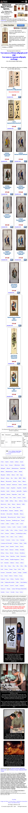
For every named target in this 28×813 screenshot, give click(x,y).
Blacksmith (3, 517)
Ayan (9, 504)
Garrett (12, 585)
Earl (2, 562)
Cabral (2, 523)
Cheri (2, 533)
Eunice (14, 572)
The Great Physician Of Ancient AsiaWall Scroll (14, 390)
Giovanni (3, 588)
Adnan (13, 474)
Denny (16, 553)
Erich (19, 569)
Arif (23, 494)
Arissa (2, 497)
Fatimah (3, 579)
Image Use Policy (4, 801)
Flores (22, 579)
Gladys (8, 588)
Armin (24, 497)
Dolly (18, 556)
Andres (25, 484)
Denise (11, 553)
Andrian (3, 488)
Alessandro (8, 481)
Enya (15, 569)
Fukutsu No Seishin (9, 582)
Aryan (2, 501)
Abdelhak (22, 468)
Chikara (12, 533)
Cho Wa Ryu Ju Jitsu (21, 533)
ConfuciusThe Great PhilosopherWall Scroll (21, 220)
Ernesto (3, 572)
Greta (21, 592)
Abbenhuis (17, 465)
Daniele (12, 546)
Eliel (2, 566)
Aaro (6, 465)
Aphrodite (19, 491)
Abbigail (3, 468)
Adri (18, 474)
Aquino (25, 491)
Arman (19, 497)
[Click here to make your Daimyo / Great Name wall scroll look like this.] (5, 44)
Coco (16, 536)
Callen (7, 523)
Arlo (11, 497)
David (2, 549)
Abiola (20, 471)
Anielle (25, 488)
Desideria (22, 553)
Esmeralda (9, 572)
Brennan (8, 520)
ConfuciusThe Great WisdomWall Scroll (7, 187)
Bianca (21, 514)
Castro (2, 530)
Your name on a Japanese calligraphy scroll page (14, 58)
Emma (6, 569)
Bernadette (9, 514)
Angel (7, 488)
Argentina (14, 494)
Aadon (12, 461)
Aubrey (21, 501)
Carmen (19, 527)
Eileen (22, 562)
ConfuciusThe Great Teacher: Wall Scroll (20, 153)
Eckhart (12, 562)
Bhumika (16, 514)
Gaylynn (22, 585)
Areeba (8, 494)
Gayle (16, 585)
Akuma (2, 481)
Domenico (23, 556)
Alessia (15, 481)
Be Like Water (4, 510)
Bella (21, 510)
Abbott (8, 468)
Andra (20, 484)
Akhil (20, 478)
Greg (17, 592)
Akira (24, 478)
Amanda (3, 484)
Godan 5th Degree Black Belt (19, 588)
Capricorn (3, 527)
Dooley (7, 559)
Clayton (3, 536)
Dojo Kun (12, 556)
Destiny (3, 556)
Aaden (7, 461)
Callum (12, 523)
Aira (12, 478)
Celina (16, 530)
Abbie (22, 465)
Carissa (9, 527)
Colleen (21, 536)
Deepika (22, 549)
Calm (17, 523)
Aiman (7, 478)
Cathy (7, 530)
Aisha (15, 478)
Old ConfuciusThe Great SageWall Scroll (14, 286)
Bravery (3, 520)
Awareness (3, 504)
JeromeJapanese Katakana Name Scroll (14, 122)
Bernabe (3, 514)
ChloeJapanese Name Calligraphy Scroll (14, 89)
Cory (17, 540)
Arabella (3, 494)
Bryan (22, 520)
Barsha (18, 507)
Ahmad (2, 478)
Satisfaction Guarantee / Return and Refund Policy (18, 802)
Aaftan (17, 461)
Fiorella (17, 579)
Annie (8, 491)
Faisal (6, 575)
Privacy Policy (12, 801)
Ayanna (19, 504)
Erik (23, 569)
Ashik (6, 501)
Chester (7, 533)
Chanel (21, 530)
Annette (3, 491)
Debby (16, 549)
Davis (6, 549)
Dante (17, 546)
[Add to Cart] (19, 97)
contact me (3, 20)
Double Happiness (14, 559)
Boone (23, 517)
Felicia (12, 579)
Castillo (25, 527)
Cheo (25, 530)
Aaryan (11, 465)
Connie (2, 540)
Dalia (25, 543)
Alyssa (24, 481)
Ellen (21, 566)
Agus (21, 474)
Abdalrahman (15, 468)
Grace (7, 592)
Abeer (15, 471)
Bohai (18, 517)
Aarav (2, 465)
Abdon (2, 471)
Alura (19, 481)
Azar (6, 507)
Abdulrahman (9, 471)
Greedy (12, 592)
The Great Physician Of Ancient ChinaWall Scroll (14, 319)
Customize (21, 25)
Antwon (13, 491)
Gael (2, 585)
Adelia (8, 474)
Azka (14, 507)
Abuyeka (3, 474)
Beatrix (11, 510)
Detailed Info (10, 97)
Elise (14, 566)
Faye (8, 579)
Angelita (19, 488)
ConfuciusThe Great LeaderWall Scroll (7, 216)
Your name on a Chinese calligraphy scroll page (14, 54)
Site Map (14, 799)
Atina (16, 501)
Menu (23, 1)
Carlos (14, 527)
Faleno (11, 575)
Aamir (21, 461)
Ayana (13, 504)
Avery (25, 501)
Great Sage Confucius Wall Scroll (14, 421)
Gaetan (6, 585)
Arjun (6, 497)
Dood (2, 559)
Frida (2, 582)
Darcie (21, 546)
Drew (22, 559)
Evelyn (19, 572)
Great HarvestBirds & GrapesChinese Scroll (14, 357)
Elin (6, 566)
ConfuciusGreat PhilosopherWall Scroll (7, 253)
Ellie (26, 566)
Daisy (21, 543)
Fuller (17, 582)
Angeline (13, 488)
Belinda (16, 510)
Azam (2, 507)
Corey (13, 540)
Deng (7, 553)
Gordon (3, 592)
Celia (11, 530)
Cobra (11, 536)
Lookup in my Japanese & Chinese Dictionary (13, 452)
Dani (7, 546)
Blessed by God (12, 517)
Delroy (2, 553)
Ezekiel (25, 572)
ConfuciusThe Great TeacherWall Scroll (21, 187)
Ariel (20, 494)
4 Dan (2, 461)
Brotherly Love (16, 520)
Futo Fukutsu (24, 582)
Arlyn (14, 497)
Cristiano (16, 543)
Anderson (14, 484)
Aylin (23, 504)
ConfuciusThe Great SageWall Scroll (7, 155)
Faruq (20, 575)
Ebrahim (6, 562)
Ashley (11, 501)
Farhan (16, 575)
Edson (17, 562)
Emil (2, 569)
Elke (18, 566)
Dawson (12, 549)
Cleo (7, 536)
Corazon (8, 540)
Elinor (9, 566)
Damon (2, 546)
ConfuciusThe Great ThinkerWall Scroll (21, 253)
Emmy (10, 569)
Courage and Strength (6, 543)
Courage (22, 540)
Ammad (9, 484)
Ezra (2, 575)
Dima (7, 556)
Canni (21, 523)
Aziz (10, 507)
